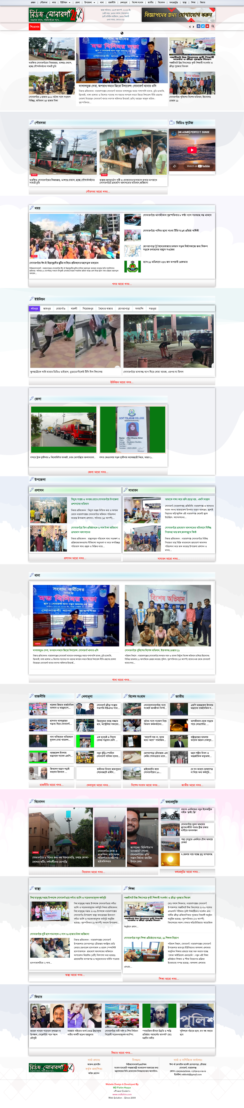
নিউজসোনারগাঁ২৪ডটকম (41, 870)
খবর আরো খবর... (122, 284)
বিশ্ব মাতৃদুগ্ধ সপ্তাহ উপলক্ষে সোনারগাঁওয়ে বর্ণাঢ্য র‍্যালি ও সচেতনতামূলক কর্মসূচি (68, 901)
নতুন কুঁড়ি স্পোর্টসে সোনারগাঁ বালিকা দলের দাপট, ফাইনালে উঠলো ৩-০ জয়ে (107, 761)
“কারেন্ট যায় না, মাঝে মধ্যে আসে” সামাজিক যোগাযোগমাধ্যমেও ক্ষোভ (155, 743)
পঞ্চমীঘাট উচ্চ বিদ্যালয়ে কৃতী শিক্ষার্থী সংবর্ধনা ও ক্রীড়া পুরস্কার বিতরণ (157, 901)
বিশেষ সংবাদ (136, 700)
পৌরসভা (40, 123)
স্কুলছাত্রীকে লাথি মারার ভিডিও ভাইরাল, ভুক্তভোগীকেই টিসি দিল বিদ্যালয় (66, 372)
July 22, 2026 (137, 870)
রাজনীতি (39, 700)
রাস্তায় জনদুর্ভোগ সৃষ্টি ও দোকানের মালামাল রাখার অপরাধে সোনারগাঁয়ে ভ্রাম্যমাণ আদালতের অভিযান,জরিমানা (128, 181)
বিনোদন (39, 805)
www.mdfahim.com (122, 1098)
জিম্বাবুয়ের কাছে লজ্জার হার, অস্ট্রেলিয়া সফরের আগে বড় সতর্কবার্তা (107, 727)
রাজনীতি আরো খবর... (52, 788)
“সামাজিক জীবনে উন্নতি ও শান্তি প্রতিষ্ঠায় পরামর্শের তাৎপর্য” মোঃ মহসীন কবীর (44, 1038)
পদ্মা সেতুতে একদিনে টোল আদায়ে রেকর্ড (197, 844)
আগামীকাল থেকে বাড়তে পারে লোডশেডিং (202, 726)
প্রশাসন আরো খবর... (75, 562)
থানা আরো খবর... (122, 683)
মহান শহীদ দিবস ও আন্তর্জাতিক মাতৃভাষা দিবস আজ (200, 759)
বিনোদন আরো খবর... (93, 875)
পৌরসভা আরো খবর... (98, 191)
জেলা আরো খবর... (98, 475)
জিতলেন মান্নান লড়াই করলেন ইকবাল (59, 774)
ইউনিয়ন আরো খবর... (122, 382)
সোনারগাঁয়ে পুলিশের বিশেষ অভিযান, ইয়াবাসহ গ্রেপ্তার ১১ (152, 654)
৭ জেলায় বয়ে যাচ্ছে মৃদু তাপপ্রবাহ (196, 858)
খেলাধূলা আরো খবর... (98, 788)
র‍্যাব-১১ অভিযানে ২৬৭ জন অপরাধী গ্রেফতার (165, 262)
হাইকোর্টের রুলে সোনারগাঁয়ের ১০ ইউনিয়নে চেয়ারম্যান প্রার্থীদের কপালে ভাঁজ (154, 777)
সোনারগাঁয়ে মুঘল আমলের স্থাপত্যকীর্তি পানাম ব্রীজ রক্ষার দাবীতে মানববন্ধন (194, 831)
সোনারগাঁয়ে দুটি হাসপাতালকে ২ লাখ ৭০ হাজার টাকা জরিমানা (59, 937)
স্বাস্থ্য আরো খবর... (75, 978)
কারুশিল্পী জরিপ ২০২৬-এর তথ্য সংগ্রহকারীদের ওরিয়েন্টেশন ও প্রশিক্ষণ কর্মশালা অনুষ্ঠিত (142, 858)
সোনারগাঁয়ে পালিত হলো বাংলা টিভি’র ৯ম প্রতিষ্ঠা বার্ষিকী (171, 230)
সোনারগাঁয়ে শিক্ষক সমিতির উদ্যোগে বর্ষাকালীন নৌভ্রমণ (107, 861)
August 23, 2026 (60, 870)
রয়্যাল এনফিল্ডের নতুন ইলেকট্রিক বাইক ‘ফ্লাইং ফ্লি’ (196, 814)
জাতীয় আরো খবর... (192, 788)
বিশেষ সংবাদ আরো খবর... (145, 788)
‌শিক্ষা (131, 892)
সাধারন (133, 494)
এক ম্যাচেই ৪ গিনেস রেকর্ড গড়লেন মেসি (106, 742)
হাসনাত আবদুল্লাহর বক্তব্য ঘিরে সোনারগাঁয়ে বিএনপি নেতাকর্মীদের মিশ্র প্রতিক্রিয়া (62, 729)
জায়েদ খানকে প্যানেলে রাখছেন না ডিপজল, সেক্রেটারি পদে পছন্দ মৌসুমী (120, 1038)
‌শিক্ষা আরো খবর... (169, 982)
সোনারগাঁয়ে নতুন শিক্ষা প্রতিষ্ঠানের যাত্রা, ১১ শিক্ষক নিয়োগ (151, 941)
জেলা (38, 399)
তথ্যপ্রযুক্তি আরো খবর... (187, 875)
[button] (193, 27)
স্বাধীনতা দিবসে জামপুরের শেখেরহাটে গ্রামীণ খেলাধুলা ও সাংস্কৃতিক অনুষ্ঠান (109, 777)
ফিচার (38, 1000)
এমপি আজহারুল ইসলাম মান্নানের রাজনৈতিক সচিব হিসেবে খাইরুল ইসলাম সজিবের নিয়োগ (202, 713)
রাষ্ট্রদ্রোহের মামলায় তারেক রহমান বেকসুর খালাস (201, 743)
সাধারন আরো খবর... (169, 562)
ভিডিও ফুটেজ (184, 123)
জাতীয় (180, 700)
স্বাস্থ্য (38, 892)
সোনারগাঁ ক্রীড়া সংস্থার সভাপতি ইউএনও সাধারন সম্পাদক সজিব (108, 711)
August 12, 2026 (105, 870)
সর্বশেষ (34, 175)
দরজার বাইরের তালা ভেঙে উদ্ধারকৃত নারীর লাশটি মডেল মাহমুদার (159, 1036)
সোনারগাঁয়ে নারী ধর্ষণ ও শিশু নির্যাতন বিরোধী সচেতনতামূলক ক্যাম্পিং (196, 1036)
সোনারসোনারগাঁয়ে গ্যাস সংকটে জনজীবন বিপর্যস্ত (155, 710)
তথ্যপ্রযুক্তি (171, 805)
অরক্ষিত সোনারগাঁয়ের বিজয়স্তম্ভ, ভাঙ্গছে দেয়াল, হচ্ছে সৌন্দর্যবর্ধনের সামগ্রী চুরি (50, 64)
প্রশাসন (39, 494)
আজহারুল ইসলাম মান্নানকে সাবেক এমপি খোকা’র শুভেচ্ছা (60, 759)
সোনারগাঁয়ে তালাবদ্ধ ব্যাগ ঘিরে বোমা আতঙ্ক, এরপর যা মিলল (153, 372)
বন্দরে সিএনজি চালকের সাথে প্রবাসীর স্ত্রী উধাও (51, 457)
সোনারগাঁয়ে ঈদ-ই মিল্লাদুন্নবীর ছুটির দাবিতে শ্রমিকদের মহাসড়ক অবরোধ (64, 263)
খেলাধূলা (87, 700)
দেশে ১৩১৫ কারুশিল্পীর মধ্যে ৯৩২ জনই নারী (55, 865)
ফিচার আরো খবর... (122, 1056)
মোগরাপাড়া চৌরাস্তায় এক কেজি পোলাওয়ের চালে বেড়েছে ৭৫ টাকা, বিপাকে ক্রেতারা (156, 761)
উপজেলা (40, 483)
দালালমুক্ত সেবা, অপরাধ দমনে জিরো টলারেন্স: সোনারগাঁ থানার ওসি (75, 26)
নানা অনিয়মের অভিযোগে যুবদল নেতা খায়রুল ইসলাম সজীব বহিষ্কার (61, 743)
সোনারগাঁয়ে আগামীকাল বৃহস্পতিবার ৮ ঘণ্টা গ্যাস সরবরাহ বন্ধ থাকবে (177, 215)
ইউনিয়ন (40, 299)
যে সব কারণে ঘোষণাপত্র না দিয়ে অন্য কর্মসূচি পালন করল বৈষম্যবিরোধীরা (202, 777)
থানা (37, 579)
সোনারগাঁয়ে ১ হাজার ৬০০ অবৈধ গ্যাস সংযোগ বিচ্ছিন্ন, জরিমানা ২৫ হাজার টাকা (49, 98)
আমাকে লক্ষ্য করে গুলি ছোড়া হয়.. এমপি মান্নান (187, 503)
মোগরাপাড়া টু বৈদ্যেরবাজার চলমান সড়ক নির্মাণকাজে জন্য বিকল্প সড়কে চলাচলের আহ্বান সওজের (175, 248)
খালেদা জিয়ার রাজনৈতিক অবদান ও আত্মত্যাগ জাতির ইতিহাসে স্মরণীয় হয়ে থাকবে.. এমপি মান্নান (62, 713)
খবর (37, 208)
